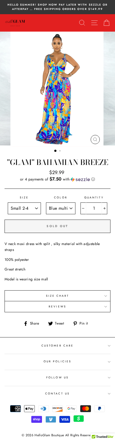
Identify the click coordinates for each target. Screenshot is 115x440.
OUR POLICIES (57, 361)
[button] (57, 179)
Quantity (93, 197)
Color (60, 197)
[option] (57, 7)
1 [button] (55, 151)
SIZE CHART (57, 296)
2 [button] (60, 151)
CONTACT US (57, 394)
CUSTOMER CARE (57, 346)
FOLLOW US (57, 377)
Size (24, 197)
